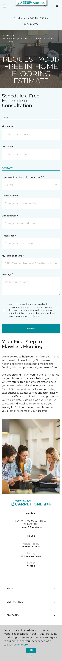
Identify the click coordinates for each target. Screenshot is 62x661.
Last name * (8, 146)
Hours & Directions (31, 527)
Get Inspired (15, 601)
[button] (45, 6)
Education (13, 615)
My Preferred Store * (12, 256)
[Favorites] (51, 6)
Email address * (10, 216)
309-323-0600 (31, 23)
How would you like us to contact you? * (23, 177)
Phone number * (10, 196)
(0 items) (57, 6)
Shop (10, 588)
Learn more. (21, 644)
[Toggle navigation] (4, 6)
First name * (8, 126)
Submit (31, 328)
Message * (7, 274)
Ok (31, 650)
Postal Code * (9, 236)
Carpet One (8, 35)
